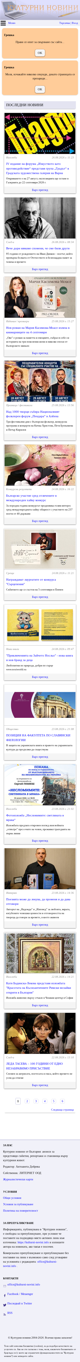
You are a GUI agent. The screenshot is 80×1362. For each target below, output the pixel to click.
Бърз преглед (40, 190)
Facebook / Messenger (20, 1294)
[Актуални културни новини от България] (40, 10)
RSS (10, 1312)
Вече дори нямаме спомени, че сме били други (38, 248)
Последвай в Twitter (19, 1303)
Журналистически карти (18, 1179)
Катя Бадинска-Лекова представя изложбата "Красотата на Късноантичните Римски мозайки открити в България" (38, 988)
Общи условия (12, 1197)
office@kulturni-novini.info (23, 1284)
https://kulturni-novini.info (34, 1242)
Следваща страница (62, 1109)
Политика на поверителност (20, 1210)
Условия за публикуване (18, 1204)
